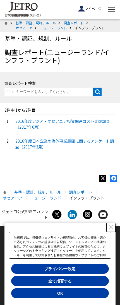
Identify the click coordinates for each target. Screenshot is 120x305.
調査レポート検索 (20, 83)
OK (60, 293)
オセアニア (24, 27)
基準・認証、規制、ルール (36, 22)
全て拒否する (60, 281)
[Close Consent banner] (111, 227)
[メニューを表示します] (111, 9)
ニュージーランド (53, 27)
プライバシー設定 (60, 268)
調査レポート (74, 22)
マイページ (93, 8)
